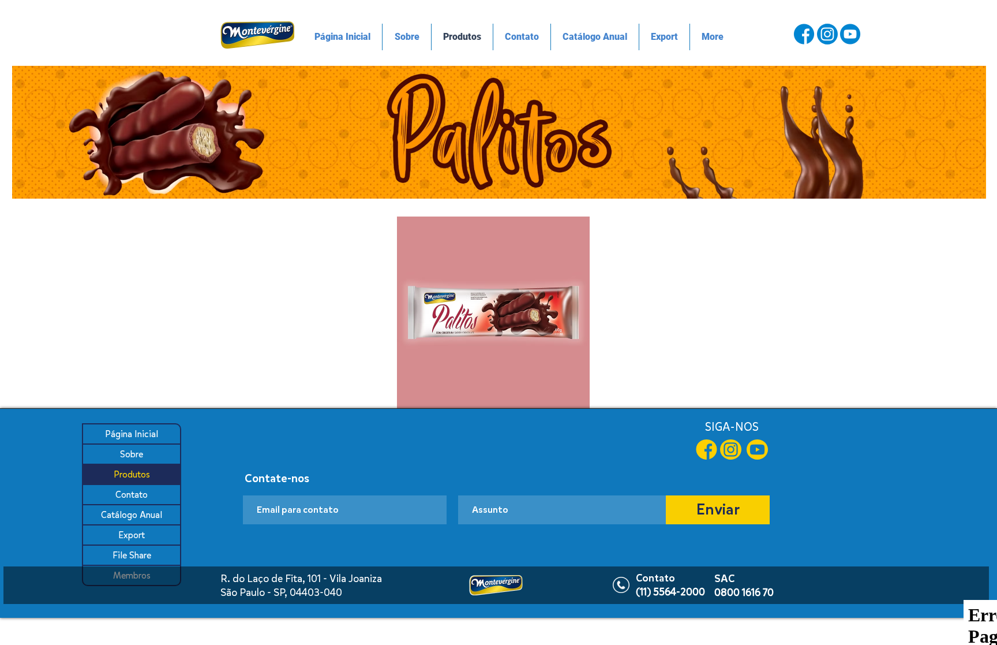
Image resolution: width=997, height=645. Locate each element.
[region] (499, 132)
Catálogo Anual (131, 515)
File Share (132, 555)
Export (131, 535)
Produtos (132, 474)
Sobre (131, 454)
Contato (131, 495)
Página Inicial (131, 434)
